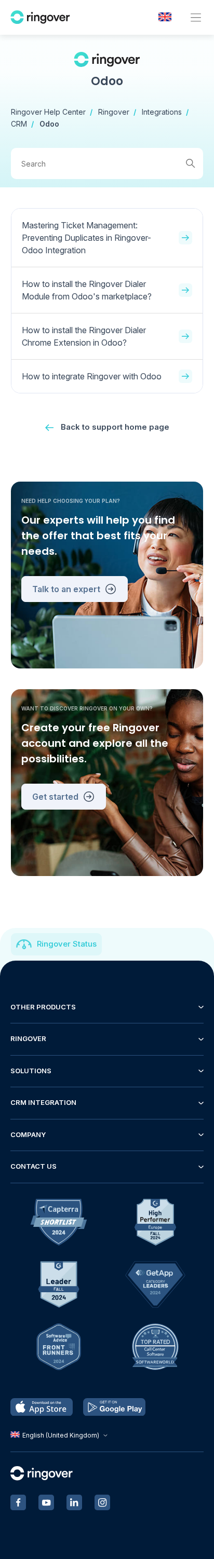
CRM (19, 123)
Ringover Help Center (48, 111)
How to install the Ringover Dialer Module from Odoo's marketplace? (87, 290)
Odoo (49, 123)
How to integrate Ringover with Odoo (92, 376)
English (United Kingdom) (61, 1435)
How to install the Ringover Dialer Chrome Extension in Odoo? (84, 336)
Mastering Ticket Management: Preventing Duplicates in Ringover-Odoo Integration (86, 237)
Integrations (162, 111)
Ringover (113, 111)
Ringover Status (67, 944)
